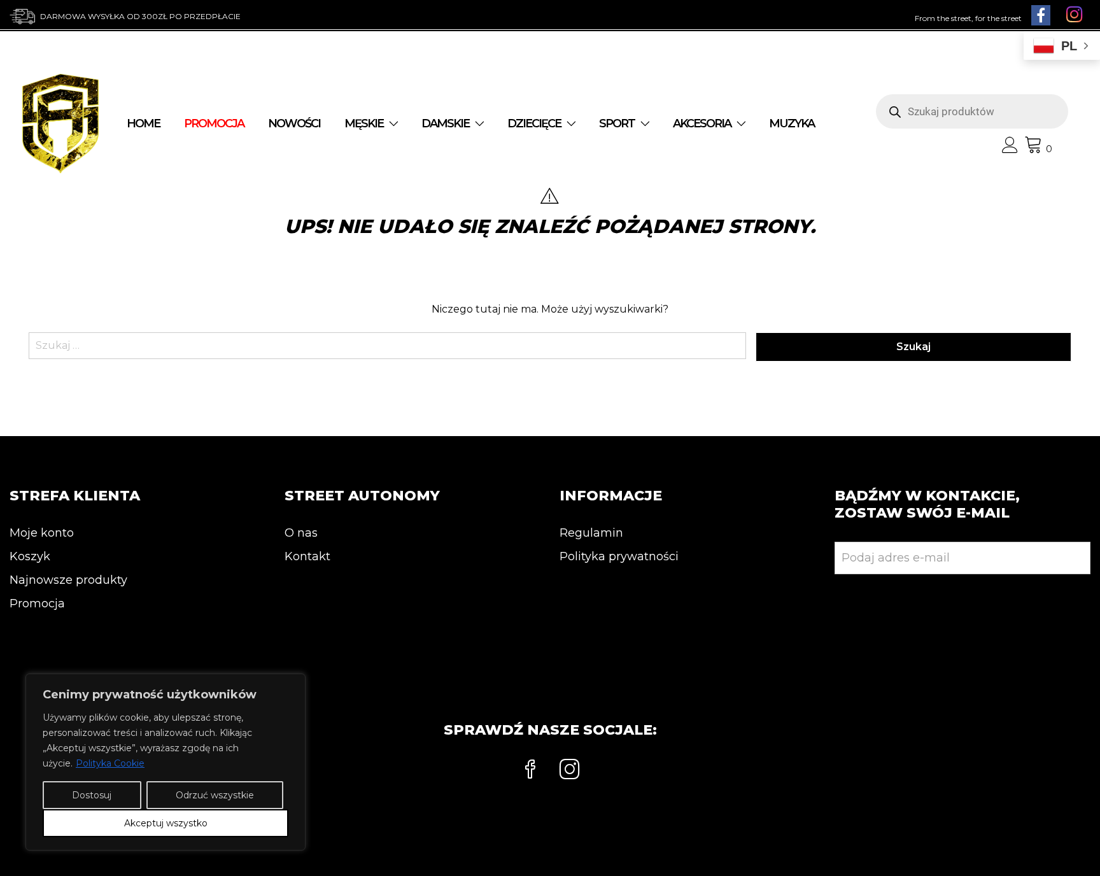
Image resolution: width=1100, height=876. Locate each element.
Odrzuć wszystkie (215, 795)
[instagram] (570, 771)
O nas (301, 533)
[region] (165, 762)
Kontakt (307, 556)
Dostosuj (91, 795)
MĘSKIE (363, 124)
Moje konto (42, 533)
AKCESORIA (702, 124)
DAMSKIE (445, 124)
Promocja (37, 604)
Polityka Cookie (110, 763)
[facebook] (530, 771)
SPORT (617, 124)
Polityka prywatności (619, 556)
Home (143, 124)
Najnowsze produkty (68, 580)
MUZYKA (791, 124)
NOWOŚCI (294, 124)
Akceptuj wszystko (166, 823)
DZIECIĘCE (534, 124)
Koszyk (30, 556)
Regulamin (591, 533)
